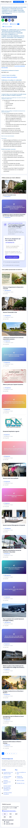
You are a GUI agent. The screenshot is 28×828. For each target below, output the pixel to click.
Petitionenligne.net (6, 1)
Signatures (15, 24)
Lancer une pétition (18, 1)
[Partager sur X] (6, 20)
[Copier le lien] (12, 20)
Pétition (6, 24)
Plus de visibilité (8, 26)
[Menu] (26, 2)
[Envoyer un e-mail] (9, 20)
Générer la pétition (13, 257)
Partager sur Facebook (10, 17)
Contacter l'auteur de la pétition (9, 77)
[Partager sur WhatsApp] (2, 20)
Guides (4, 770)
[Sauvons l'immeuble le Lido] (14, 189)
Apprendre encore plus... (9, 811)
